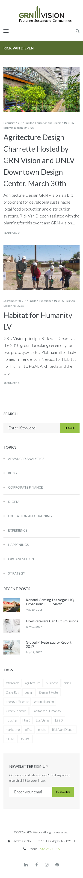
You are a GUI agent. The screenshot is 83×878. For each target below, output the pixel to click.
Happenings (18, 545)
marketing (13, 729)
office (29, 729)
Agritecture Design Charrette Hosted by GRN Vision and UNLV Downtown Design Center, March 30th (39, 160)
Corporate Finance (25, 487)
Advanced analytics (26, 459)
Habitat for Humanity (46, 711)
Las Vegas (43, 720)
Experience (46, 301)
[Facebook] (36, 865)
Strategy (16, 573)
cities (67, 683)
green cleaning (44, 702)
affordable (13, 683)
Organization (21, 559)
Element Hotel (49, 692)
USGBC (25, 739)
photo (42, 729)
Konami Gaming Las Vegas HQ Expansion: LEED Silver (50, 601)
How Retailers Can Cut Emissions (52, 621)
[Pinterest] (57, 865)
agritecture (32, 683)
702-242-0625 (49, 849)
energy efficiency (17, 702)
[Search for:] (31, 428)
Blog (31, 123)
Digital (14, 502)
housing (11, 720)
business (52, 683)
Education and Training (49, 123)
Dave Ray (12, 692)
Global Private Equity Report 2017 (48, 644)
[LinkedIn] (26, 865)
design (29, 692)
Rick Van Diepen (13, 127)
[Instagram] (47, 865)
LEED (59, 720)
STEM (10, 739)
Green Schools (16, 711)
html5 (26, 720)
